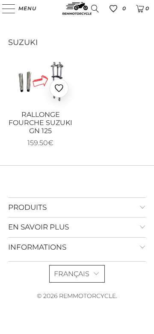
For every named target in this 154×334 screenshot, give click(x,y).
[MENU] (4, 8)
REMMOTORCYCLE (87, 296)
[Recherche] (95, 8)
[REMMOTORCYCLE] (77, 8)
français (71, 274)
